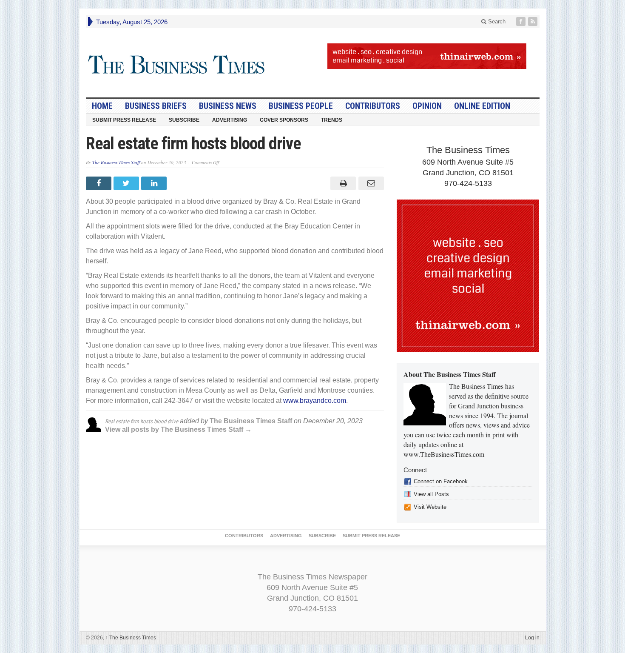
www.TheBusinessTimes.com (443, 454)
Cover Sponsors (284, 120)
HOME (102, 106)
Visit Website (430, 507)
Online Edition (482, 106)
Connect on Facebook (441, 481)
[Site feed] (534, 21)
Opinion (427, 106)
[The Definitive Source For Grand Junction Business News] (176, 65)
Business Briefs (156, 106)
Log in (532, 638)
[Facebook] (522, 21)
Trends (331, 120)
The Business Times (130, 638)
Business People (301, 106)
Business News (227, 106)
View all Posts (431, 494)
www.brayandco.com (314, 400)
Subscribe (184, 120)
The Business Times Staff (116, 162)
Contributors (372, 106)
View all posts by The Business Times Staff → (178, 429)
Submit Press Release (124, 120)
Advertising (229, 120)
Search (496, 21)
